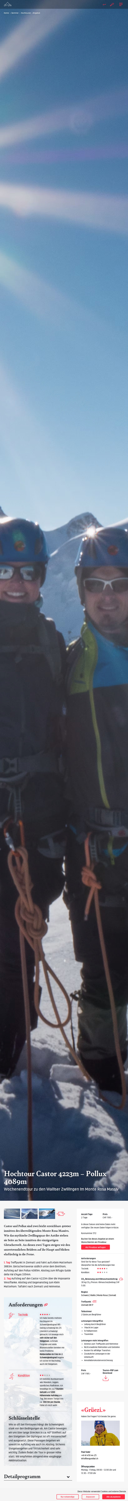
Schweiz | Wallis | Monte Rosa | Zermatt (98, 1295)
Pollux (22, 1226)
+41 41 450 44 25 (88, 1455)
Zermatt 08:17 (87, 1305)
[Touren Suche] (111, 4)
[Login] (103, 4)
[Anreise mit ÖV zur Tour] (94, 1301)
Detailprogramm (22, 1476)
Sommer (15, 13)
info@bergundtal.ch (89, 1458)
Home (6, 13)
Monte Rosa (50, 1231)
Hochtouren (26, 13)
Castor (8, 1226)
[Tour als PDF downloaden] (106, 1379)
